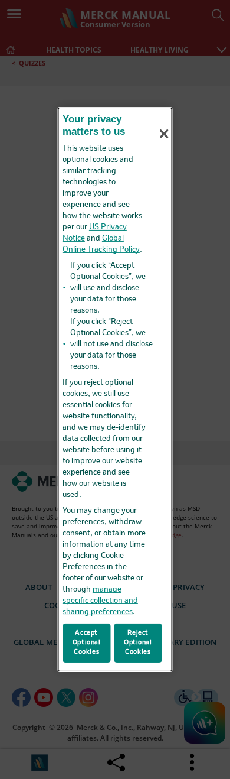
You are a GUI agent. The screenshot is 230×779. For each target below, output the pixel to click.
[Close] (164, 134)
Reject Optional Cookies (138, 642)
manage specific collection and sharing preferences (100, 601)
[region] (115, 389)
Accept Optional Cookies (87, 642)
